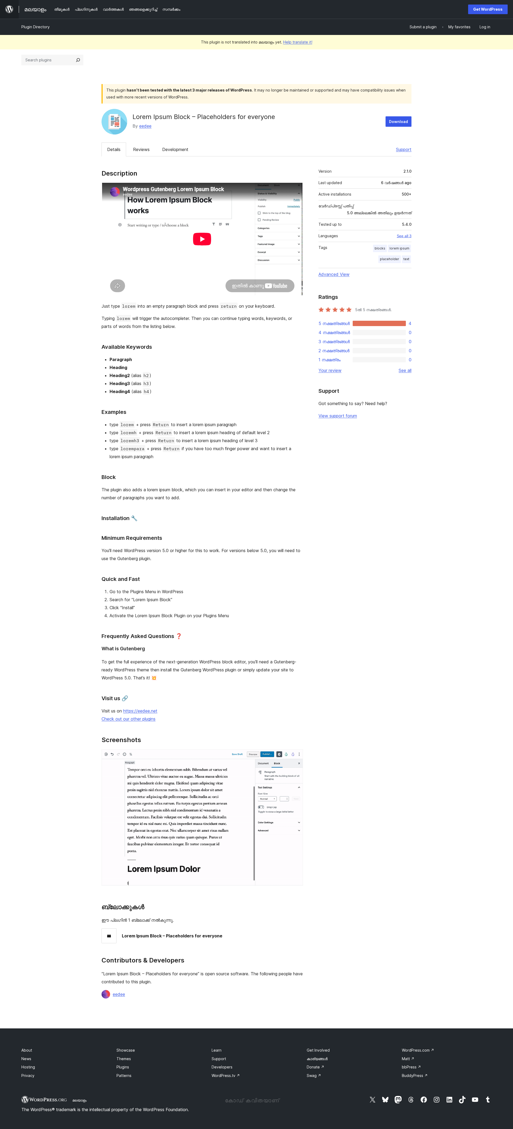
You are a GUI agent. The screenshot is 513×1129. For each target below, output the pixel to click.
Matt (408, 1058)
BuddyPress (415, 1075)
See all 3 (404, 236)
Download (398, 121)
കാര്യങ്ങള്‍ (317, 1058)
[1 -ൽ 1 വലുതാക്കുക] (295, 756)
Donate (315, 1067)
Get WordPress (488, 9)
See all (405, 370)
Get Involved (318, 1050)
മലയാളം (79, 1100)
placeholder (389, 259)
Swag (314, 1075)
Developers (222, 1067)
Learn (216, 1050)
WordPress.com (418, 1050)
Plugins (122, 1067)
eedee (145, 126)
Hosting (28, 1067)
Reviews (141, 149)
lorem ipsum (399, 248)
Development (175, 149)
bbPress (411, 1067)
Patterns (123, 1075)
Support (403, 149)
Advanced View (333, 274)
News (26, 1058)
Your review (329, 370)
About (26, 1050)
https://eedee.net (140, 711)
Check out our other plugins (129, 719)
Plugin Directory (35, 27)
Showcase (125, 1050)
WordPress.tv (226, 1075)
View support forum (337, 415)
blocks (380, 248)
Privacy (27, 1075)
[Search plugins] (78, 60)
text (406, 259)
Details (114, 149)
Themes (123, 1058)
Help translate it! (297, 42)
